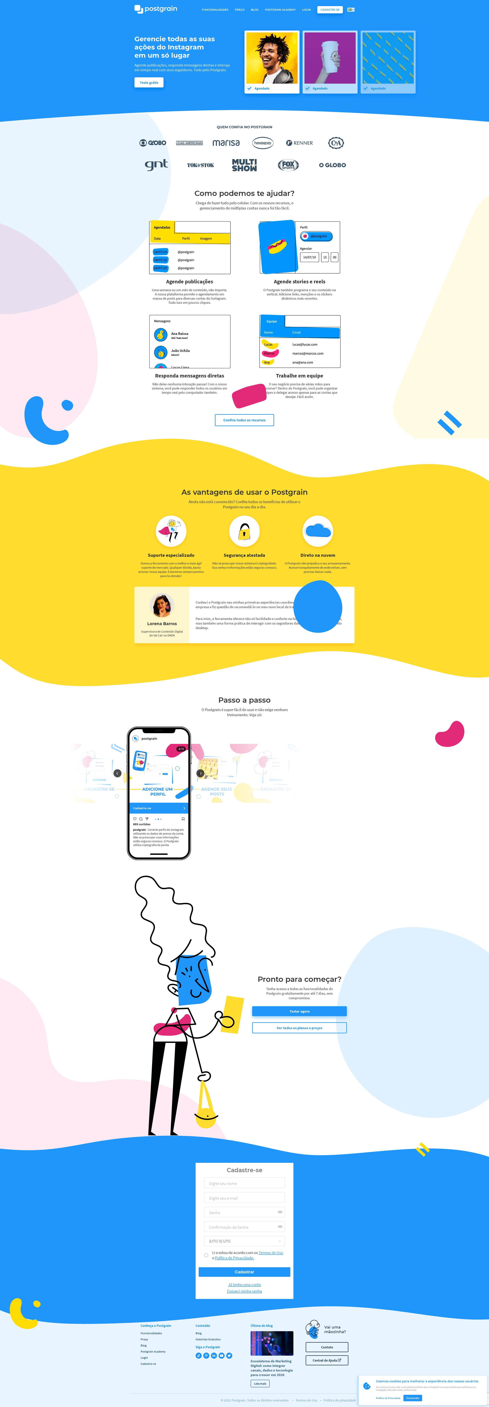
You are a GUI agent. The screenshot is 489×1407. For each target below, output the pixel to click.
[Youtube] (222, 1356)
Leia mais (260, 1383)
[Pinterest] (207, 1356)
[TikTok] (199, 1356)
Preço (239, 9)
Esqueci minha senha (244, 1291)
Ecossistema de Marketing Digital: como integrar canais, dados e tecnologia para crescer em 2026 (272, 1368)
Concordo (412, 1398)
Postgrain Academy (280, 9)
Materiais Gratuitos (208, 1339)
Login (306, 9)
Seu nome (215, 1184)
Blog (255, 9)
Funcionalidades (215, 9)
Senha (213, 1214)
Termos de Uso (306, 1400)
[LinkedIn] (215, 1356)
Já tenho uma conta (244, 1284)
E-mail (213, 1199)
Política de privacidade (340, 1400)
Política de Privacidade (388, 1398)
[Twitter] (230, 1356)
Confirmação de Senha (225, 1228)
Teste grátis (149, 82)
